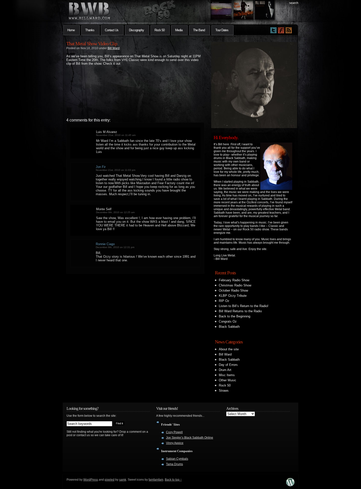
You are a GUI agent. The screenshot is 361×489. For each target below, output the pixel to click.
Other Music (227, 380)
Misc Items (227, 375)
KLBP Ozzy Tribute (233, 295)
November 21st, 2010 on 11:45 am (116, 135)
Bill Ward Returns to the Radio (240, 311)
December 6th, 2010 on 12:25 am (115, 212)
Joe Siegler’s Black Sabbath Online (189, 437)
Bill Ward (114, 48)
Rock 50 (159, 30)
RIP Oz (224, 301)
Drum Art (225, 370)
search (293, 3)
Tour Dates (221, 30)
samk (122, 479)
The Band (199, 30)
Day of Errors (228, 365)
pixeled (109, 479)
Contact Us (111, 30)
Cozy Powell (174, 432)
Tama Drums (174, 464)
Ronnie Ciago (105, 244)
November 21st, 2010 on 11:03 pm (115, 170)
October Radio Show (233, 290)
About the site (229, 349)
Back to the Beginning (234, 316)
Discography (136, 30)
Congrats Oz (228, 321)
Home (71, 30)
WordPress (90, 479)
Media (178, 30)
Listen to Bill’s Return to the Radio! (243, 306)
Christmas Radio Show (235, 285)
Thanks (89, 30)
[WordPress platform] (290, 485)
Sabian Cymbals (177, 458)
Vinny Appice (174, 443)
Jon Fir (101, 167)
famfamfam (156, 479)
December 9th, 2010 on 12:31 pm (115, 247)
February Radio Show (234, 280)
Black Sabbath (229, 326)
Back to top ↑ (173, 479)
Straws (224, 390)
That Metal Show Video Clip (91, 43)
